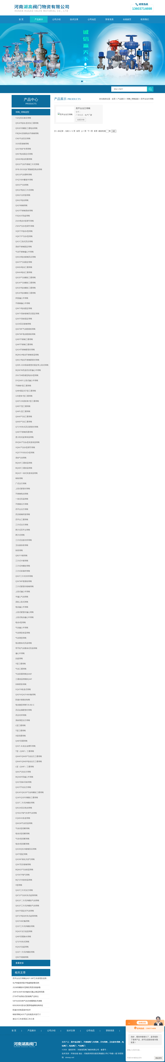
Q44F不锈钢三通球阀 (24, 344)
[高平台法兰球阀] (65, 114)
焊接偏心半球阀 (21, 298)
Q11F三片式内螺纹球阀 (24, 926)
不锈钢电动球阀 (21, 494)
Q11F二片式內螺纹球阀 (24, 803)
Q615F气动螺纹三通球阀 (25, 277)
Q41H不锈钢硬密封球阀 (25, 350)
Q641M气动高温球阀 (23, 823)
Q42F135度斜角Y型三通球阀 (27, 401)
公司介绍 (56, 19)
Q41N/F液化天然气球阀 (25, 859)
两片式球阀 (19, 535)
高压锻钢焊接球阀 (22, 514)
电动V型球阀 (20, 622)
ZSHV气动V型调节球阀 (24, 226)
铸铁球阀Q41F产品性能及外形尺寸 (27, 1014)
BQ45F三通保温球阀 (23, 468)
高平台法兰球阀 (147, 99)
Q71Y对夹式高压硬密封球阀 (26, 427)
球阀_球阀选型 (133, 99)
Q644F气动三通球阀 (23, 416)
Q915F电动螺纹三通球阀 (25, 288)
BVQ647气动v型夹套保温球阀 (27, 442)
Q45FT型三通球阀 (22, 406)
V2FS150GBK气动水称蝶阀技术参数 (27, 1001)
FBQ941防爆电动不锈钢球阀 (27, 133)
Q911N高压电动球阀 (23, 808)
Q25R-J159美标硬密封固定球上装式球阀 (31, 365)
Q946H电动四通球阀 (23, 159)
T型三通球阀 (20, 731)
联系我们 (145, 19)
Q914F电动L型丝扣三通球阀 (26, 123)
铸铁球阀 (19, 478)
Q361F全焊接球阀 (22, 195)
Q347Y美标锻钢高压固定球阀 (27, 314)
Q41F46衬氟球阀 (22, 921)
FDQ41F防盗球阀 (22, 216)
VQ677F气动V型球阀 (23, 236)
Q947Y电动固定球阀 (23, 308)
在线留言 (127, 19)
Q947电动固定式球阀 (24, 154)
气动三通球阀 (20, 669)
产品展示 (39, 19)
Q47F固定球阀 (21, 854)
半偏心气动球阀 (21, 597)
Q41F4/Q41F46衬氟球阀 (25, 694)
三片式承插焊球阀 (22, 571)
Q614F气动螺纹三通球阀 (25, 283)
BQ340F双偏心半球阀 (24, 777)
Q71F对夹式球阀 (22, 942)
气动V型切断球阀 (22, 839)
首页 (114, 99)
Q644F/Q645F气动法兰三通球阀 (28, 756)
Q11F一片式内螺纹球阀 (24, 952)
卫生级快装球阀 (21, 545)
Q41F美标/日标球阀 (23, 782)
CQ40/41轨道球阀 (22, 818)
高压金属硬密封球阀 (23, 710)
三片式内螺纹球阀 (22, 566)
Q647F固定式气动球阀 (24, 911)
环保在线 (74, 1054)
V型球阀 (18, 885)
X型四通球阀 (20, 736)
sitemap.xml (69, 1057)
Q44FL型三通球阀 (22, 411)
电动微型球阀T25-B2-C (24, 705)
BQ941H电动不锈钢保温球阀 (27, 355)
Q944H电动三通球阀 (23, 272)
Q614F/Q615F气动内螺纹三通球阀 (29, 792)
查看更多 (20, 963)
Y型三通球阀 (20, 664)
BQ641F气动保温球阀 (24, 870)
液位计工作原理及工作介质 (23, 1019)
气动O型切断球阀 (22, 828)
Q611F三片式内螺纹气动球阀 (27, 906)
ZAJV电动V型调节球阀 (24, 221)
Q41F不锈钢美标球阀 (24, 211)
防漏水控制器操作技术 (22, 1010)
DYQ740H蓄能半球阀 (24, 180)
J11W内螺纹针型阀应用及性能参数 (27, 987)
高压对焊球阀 (20, 715)
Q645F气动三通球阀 (23, 422)
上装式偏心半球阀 (22, 592)
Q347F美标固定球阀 (23, 319)
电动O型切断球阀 (22, 834)
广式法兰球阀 (20, 483)
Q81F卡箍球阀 (21, 555)
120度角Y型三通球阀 (23, 396)
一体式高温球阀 (21, 499)
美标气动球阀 (20, 458)
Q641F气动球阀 (21, 185)
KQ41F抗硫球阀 (21, 947)
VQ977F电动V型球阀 (23, 231)
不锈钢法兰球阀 (21, 504)
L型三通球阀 (20, 725)
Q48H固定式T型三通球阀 (25, 391)
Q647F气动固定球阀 (23, 262)
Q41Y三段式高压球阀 (24, 241)
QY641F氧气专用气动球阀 (26, 813)
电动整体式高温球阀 (23, 643)
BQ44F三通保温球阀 (23, 463)
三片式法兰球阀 (21, 525)
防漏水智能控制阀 (22, 700)
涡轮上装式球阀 (21, 602)
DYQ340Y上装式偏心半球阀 (26, 380)
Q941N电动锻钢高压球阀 (25, 257)
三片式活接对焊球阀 (23, 540)
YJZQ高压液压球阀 (23, 118)
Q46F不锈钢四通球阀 (24, 432)
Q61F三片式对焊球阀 (24, 576)
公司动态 (92, 19)
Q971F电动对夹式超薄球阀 (26, 916)
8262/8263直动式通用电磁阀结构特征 (28, 1005)
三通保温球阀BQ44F (23, 679)
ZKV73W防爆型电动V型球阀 (26, 375)
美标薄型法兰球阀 (22, 720)
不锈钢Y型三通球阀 (23, 386)
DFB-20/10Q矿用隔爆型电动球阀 (28, 169)
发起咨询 (158, 1058)
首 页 (21, 19)
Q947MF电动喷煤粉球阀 (25, 334)
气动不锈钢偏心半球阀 (24, 252)
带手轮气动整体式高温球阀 (26, 648)
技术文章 (74, 19)
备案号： (104, 1050)
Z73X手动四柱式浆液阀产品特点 (26, 996)
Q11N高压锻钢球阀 (23, 324)
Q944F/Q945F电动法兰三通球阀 (28, 761)
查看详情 (80, 120)
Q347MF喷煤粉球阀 (23, 581)
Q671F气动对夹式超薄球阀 (26, 895)
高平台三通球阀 (21, 519)
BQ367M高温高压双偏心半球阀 (28, 370)
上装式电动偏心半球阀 (24, 617)
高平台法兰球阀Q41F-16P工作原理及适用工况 (31, 978)
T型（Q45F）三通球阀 (24, 751)
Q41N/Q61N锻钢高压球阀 (25, 849)
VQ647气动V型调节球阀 (25, 447)
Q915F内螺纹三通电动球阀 (26, 128)
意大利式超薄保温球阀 (24, 437)
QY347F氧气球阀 (22, 875)
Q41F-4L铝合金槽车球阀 (25, 746)
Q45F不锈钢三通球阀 (24, 339)
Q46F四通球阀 (21, 741)
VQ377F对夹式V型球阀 (24, 453)
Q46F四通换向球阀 (23, 936)
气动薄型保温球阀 (22, 633)
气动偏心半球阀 (21, 628)
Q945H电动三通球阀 (23, 267)
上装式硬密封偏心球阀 (24, 612)
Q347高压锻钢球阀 (23, 864)
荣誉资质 (109, 19)
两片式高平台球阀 (22, 530)
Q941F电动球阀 (21, 200)
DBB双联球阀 (20, 684)
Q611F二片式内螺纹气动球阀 (27, 900)
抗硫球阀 (19, 658)
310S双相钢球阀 (22, 144)
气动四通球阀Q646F (23, 674)
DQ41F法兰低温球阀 (23, 931)
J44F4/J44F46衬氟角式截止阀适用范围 (28, 992)
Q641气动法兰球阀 (23, 772)
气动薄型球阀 (20, 638)
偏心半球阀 (19, 653)
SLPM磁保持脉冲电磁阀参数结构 (26, 983)
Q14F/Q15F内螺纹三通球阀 (26, 797)
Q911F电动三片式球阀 (24, 190)
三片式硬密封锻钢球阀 (24, 586)
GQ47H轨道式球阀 (23, 689)
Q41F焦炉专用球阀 (23, 149)
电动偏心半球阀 (21, 607)
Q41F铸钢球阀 (21, 205)
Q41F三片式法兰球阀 (24, 890)
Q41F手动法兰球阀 (23, 787)
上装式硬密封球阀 (22, 489)
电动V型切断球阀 (22, 844)
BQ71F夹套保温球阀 (23, 880)
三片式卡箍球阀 (21, 561)
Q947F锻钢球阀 (21, 957)
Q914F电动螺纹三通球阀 (25, 293)
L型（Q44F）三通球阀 (24, 767)
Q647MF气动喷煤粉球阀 (25, 329)
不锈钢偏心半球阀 (22, 303)
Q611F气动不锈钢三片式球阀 (27, 164)
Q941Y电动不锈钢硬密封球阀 (27, 360)
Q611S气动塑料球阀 (23, 175)
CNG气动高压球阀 (22, 138)
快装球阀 (19, 550)
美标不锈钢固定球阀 (23, 247)
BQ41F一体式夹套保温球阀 (26, 473)
